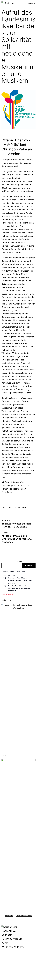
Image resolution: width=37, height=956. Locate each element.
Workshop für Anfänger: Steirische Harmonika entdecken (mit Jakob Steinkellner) (19, 588)
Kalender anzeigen (7, 594)
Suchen (18, 561)
